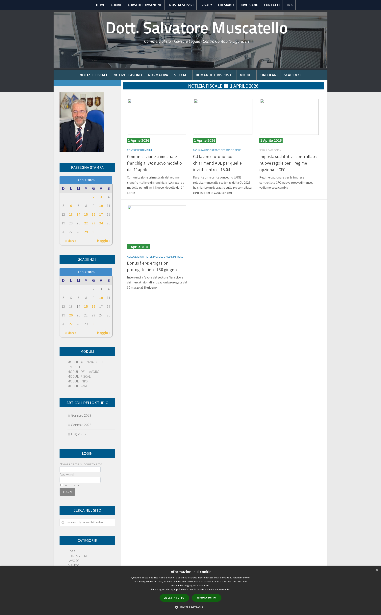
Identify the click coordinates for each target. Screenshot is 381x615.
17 (101, 214)
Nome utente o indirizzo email (82, 464)
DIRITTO (73, 565)
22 (86, 223)
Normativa (158, 75)
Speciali (182, 75)
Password (67, 474)
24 (101, 223)
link (229, 589)
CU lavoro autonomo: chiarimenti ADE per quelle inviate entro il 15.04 (217, 163)
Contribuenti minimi (139, 150)
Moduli (246, 75)
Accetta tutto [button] (174, 597)
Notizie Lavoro (127, 75)
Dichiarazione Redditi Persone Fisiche (217, 150)
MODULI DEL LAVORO (83, 371)
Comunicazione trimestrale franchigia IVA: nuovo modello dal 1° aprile (154, 163)
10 (101, 205)
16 (93, 214)
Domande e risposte (215, 75)
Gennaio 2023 (81, 415)
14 (78, 214)
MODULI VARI (77, 386)
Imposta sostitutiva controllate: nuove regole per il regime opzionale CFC (288, 163)
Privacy (205, 5)
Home (100, 5)
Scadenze (293, 75)
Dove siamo (249, 5)
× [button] (376, 570)
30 (93, 232)
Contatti (272, 5)
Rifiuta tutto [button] (206, 597)
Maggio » (103, 240)
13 (71, 214)
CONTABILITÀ (77, 556)
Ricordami (71, 485)
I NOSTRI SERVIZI (180, 5)
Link (289, 5)
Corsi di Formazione (145, 5)
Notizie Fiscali (93, 75)
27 (71, 324)
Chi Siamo (226, 5)
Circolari (269, 75)
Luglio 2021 (79, 434)
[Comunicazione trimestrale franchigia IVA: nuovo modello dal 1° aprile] (157, 117)
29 (86, 232)
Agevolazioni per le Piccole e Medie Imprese (155, 256)
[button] (190, 607)
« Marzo (71, 240)
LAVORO (73, 560)
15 (86, 214)
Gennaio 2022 (81, 424)
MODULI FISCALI (79, 376)
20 (71, 315)
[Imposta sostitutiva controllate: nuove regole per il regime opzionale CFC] (289, 117)
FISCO (71, 551)
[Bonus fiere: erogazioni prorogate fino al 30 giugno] (157, 223)
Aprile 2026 (86, 180)
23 (93, 223)
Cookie (116, 5)
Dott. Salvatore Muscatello (196, 28)
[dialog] (190, 590)
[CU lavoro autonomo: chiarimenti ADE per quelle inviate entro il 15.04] (223, 117)
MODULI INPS (77, 381)
